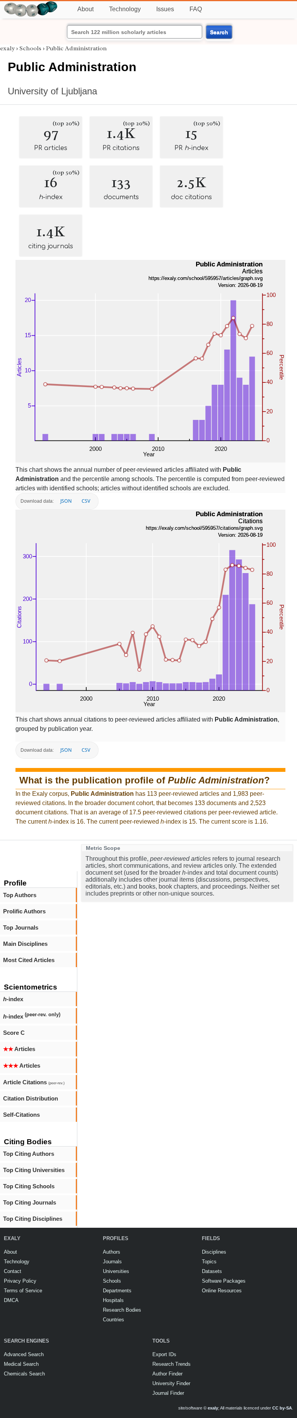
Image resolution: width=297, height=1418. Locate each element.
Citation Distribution (30, 1098)
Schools (30, 48)
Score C (14, 1032)
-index (13, 999)
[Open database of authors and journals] (31, 4)
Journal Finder (168, 1393)
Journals (112, 1261)
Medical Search (21, 1364)
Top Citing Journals (29, 1202)
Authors (111, 1252)
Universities (116, 1271)
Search (219, 32)
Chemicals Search (24, 1374)
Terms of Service (23, 1290)
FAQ (195, 9)
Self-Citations (21, 1114)
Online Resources (222, 1290)
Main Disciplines (25, 943)
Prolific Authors (24, 911)
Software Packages (224, 1281)
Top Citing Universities (34, 1170)
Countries (113, 1319)
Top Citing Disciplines (32, 1218)
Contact (12, 1271)
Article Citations (34, 1082)
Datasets (212, 1271)
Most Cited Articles (29, 960)
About (85, 9)
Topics (209, 1261)
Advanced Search (24, 1354)
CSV (86, 501)
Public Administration (76, 48)
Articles (19, 1049)
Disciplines (214, 1252)
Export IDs (164, 1354)
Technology (125, 9)
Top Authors (19, 895)
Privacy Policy (20, 1281)
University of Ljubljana (52, 91)
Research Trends (171, 1364)
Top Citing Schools (29, 1186)
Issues (165, 9)
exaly (7, 48)
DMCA (11, 1300)
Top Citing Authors (28, 1153)
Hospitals (113, 1300)
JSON (66, 501)
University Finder (171, 1383)
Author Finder (167, 1374)
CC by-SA (282, 1408)
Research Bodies (122, 1310)
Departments (117, 1290)
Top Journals (20, 927)
